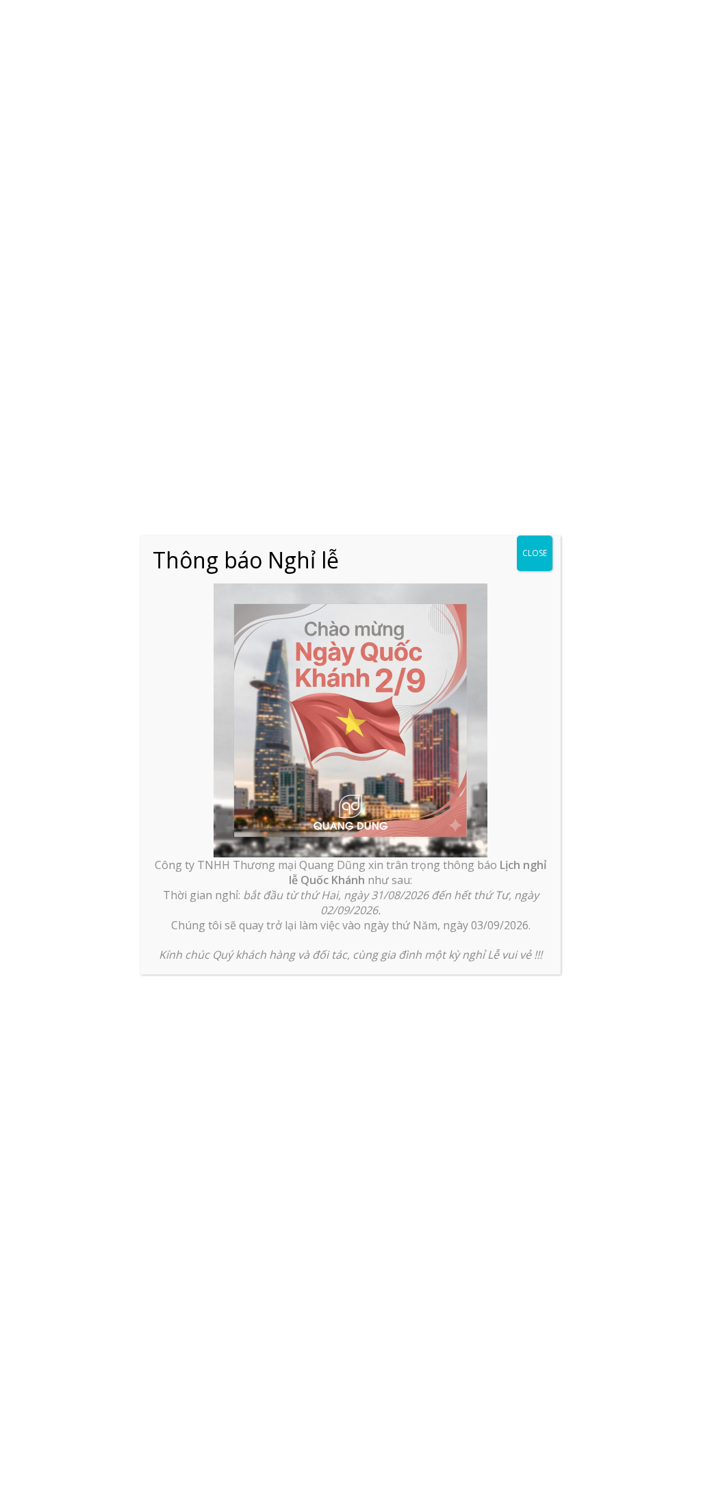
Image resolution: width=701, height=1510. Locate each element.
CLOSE (534, 553)
